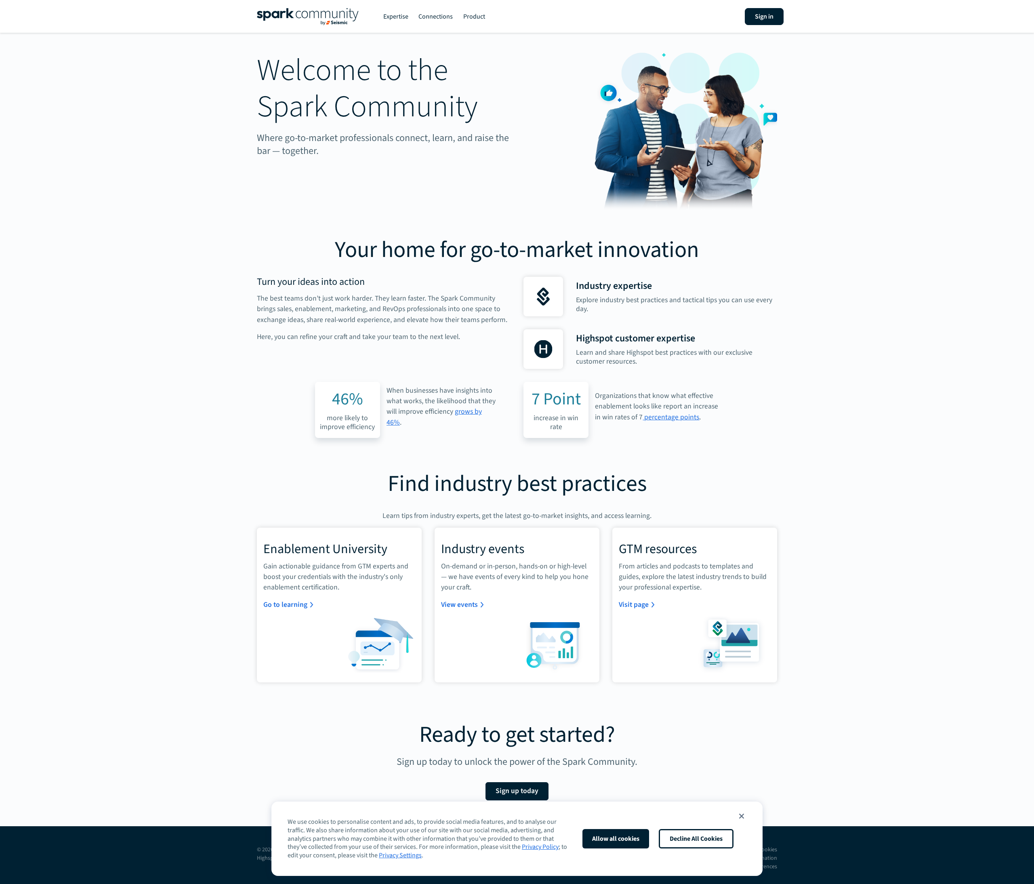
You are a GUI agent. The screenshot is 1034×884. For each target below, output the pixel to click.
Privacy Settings (400, 855)
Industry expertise (614, 286)
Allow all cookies (615, 838)
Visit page (634, 605)
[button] (741, 816)
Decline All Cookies (696, 838)
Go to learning (285, 605)
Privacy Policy (540, 846)
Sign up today (517, 791)
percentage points (671, 417)
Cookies (767, 850)
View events (459, 605)
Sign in (764, 16)
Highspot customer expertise (635, 338)
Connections (435, 16)
